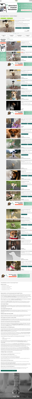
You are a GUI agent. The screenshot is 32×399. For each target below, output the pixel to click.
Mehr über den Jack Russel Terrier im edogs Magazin (9, 370)
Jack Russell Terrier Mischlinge (12, 35)
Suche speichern (10, 18)
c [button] (0, 26)
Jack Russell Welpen (3, 305)
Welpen (16, 378)
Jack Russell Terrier (10, 39)
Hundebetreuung (16, 376)
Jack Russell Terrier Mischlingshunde (7, 286)
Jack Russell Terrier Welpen (4, 35)
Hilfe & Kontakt (16, 385)
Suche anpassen (3, 18)
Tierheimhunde (16, 379)
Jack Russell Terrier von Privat (6, 289)
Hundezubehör (16, 377)
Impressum (16, 387)
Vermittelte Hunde (16, 380)
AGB (16, 386)
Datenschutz (16, 388)
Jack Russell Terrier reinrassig (28, 35)
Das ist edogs (16, 384)
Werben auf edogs (16, 389)
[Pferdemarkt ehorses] (14, 396)
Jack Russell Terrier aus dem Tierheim (20, 35)
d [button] (13, 26)
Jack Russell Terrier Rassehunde (6, 287)
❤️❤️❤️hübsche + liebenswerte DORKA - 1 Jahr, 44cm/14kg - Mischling (22, 20)
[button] (15, 33)
